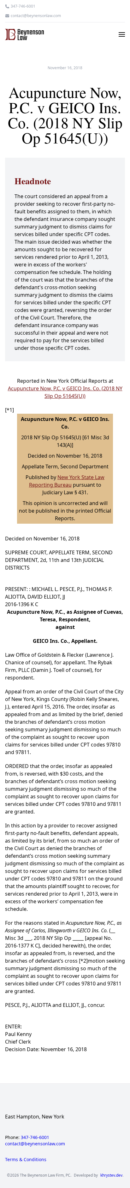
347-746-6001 (23, 6)
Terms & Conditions (25, 1159)
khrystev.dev (111, 1175)
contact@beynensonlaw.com (36, 15)
